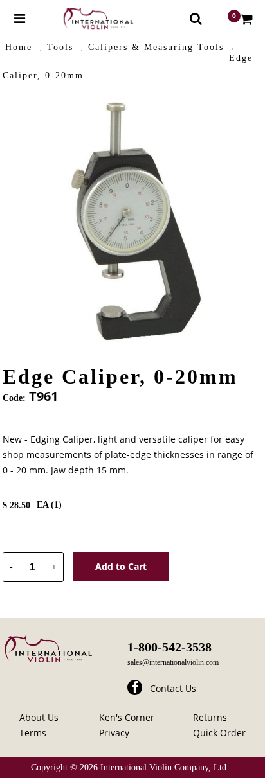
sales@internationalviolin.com (173, 662)
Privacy (114, 733)
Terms (32, 733)
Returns (210, 717)
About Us (39, 717)
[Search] (195, 18)
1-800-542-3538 (169, 647)
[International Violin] (87, 18)
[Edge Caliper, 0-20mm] (129, 104)
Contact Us (173, 688)
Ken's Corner (126, 717)
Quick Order (219, 733)
